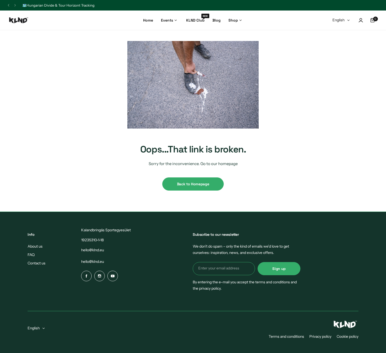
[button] (8, 5)
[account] (361, 20)
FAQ (31, 254)
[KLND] (18, 20)
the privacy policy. (207, 288)
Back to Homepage (193, 184)
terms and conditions (272, 282)
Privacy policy (320, 336)
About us (35, 246)
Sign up (279, 268)
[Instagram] (99, 276)
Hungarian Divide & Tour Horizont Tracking (61, 5)
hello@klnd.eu (92, 250)
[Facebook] (86, 276)
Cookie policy (347, 336)
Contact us (36, 263)
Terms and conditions (286, 336)
